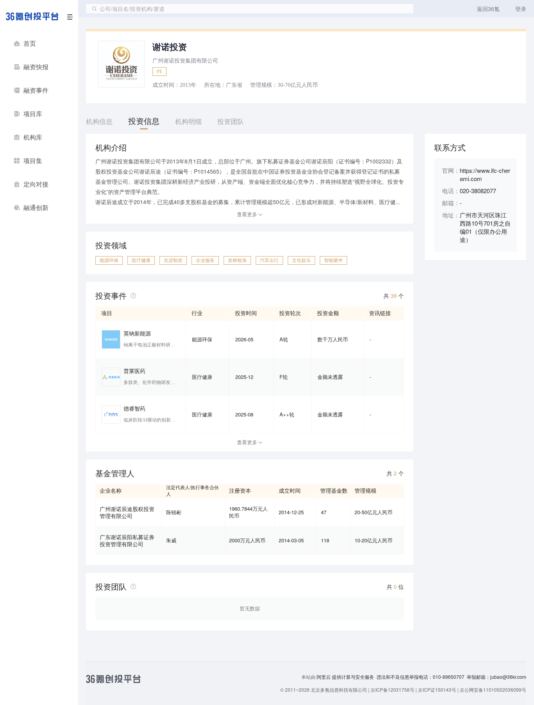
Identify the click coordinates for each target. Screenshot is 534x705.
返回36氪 (488, 9)
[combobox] (249, 8)
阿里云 (324, 676)
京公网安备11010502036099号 (493, 689)
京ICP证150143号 (437, 689)
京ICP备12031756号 (392, 689)
